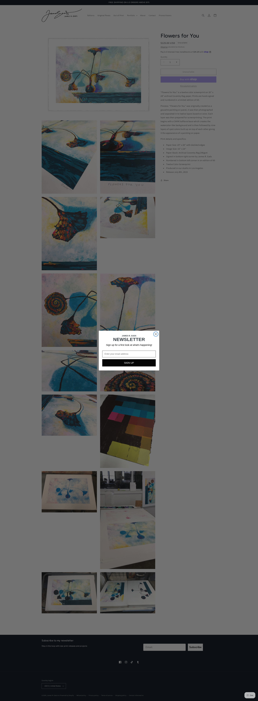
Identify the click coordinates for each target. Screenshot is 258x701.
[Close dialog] (155, 334)
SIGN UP (129, 362)
